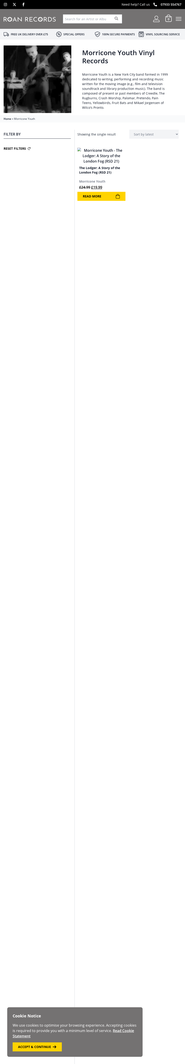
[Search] (116, 18)
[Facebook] (23, 4)
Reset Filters (15, 148)
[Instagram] (5, 4)
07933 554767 (171, 4)
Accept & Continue (34, 1047)
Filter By (12, 134)
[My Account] (156, 19)
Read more (92, 196)
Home (7, 119)
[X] (14, 4)
